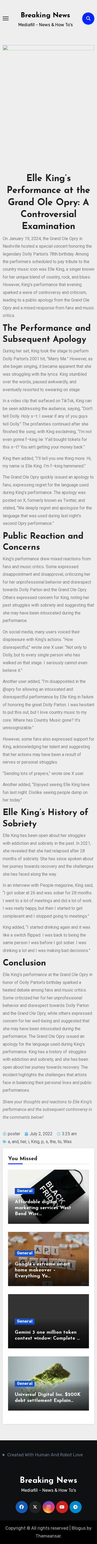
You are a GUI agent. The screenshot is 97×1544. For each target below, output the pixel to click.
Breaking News (45, 15)
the (53, 1141)
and (15, 1141)
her (23, 1141)
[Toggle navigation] (6, 18)
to (59, 1141)
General (24, 1191)
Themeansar (48, 1536)
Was (67, 1141)
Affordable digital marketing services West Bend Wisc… (43, 1208)
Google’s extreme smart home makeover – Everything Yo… (42, 1270)
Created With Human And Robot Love (45, 1454)
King (35, 1141)
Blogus (79, 1528)
